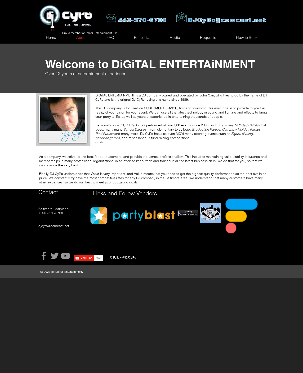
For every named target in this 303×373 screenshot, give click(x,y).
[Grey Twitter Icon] (54, 255)
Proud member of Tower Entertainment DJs (89, 33)
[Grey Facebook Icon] (43, 255)
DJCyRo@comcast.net (227, 20)
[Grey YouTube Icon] (65, 255)
